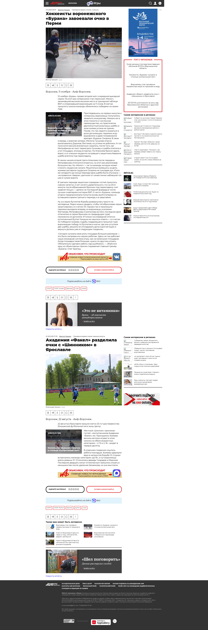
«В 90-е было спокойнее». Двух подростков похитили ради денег (146, 365)
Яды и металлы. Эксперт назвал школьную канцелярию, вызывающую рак (146, 382)
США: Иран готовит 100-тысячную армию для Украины (146, 185)
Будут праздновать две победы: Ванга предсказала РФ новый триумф (145, 209)
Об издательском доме (71, 583)
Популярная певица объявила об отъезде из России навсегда (145, 177)
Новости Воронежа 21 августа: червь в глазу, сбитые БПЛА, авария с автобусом (67, 535)
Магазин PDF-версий (102, 583)
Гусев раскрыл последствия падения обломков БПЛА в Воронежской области (143, 66)
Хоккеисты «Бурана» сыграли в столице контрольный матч (143, 76)
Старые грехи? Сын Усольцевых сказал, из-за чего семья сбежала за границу (147, 160)
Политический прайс (107, 586)
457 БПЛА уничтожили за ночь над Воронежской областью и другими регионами (143, 105)
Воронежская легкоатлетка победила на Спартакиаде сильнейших (104, 535)
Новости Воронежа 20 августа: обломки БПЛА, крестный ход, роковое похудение (67, 542)
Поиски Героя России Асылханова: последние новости (146, 216)
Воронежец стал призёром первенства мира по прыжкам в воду (143, 85)
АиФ (60, 80)
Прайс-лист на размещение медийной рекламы (136, 586)
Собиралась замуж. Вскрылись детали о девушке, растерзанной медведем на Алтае (146, 342)
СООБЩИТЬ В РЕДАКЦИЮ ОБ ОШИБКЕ (75, 588)
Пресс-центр (87, 583)
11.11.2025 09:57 (51, 10)
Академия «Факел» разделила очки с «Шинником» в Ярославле (143, 95)
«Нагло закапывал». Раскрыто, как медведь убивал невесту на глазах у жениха (147, 152)
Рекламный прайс (90, 586)
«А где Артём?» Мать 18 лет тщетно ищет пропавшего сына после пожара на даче (147, 358)
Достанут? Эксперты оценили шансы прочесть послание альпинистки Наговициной (148, 136)
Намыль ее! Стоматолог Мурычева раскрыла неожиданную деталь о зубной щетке (147, 128)
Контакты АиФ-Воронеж (71, 586)
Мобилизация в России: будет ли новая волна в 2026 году (146, 192)
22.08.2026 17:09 (51, 336)
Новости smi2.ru (54, 329)
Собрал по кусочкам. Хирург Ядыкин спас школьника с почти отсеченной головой (148, 120)
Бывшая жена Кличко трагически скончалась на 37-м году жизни (145, 200)
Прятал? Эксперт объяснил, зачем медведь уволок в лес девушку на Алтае (147, 144)
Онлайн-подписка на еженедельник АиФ (128, 583)
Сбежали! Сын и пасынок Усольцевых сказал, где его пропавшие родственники (148, 350)
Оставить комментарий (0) (104, 270)
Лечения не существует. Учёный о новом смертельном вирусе (146, 373)
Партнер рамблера (82, 621)
